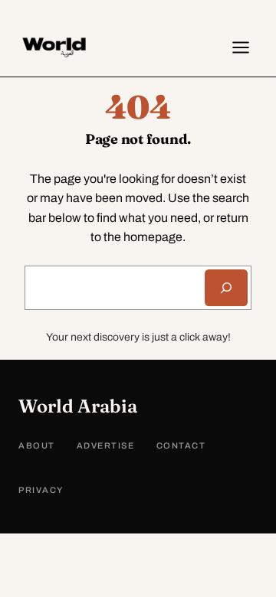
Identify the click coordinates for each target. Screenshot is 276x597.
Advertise (106, 445)
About (36, 445)
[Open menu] (241, 47)
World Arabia (77, 406)
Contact (181, 445)
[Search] (226, 287)
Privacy (41, 489)
